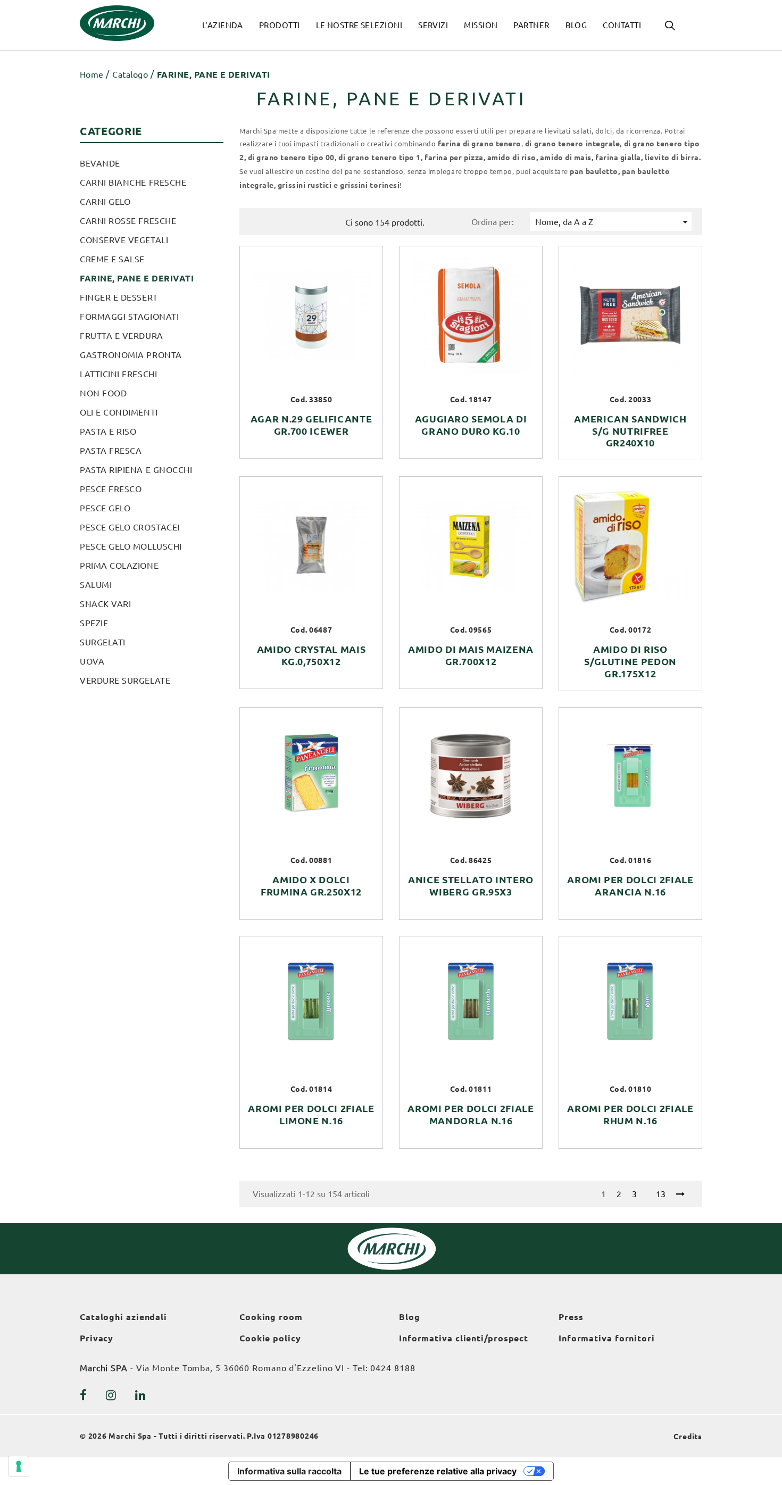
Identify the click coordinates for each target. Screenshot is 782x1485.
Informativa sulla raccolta (289, 1471)
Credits (687, 1436)
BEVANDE (100, 163)
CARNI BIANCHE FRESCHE (133, 182)
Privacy (96, 1338)
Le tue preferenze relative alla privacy (438, 1471)
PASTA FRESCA (111, 450)
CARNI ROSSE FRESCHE (128, 221)
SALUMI (96, 585)
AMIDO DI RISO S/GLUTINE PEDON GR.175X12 (630, 661)
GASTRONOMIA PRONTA (131, 355)
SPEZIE (94, 623)
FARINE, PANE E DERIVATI (137, 278)
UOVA (92, 661)
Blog (409, 1317)
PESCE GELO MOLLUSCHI (131, 546)
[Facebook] (83, 1395)
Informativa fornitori (607, 1338)
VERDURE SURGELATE (125, 680)
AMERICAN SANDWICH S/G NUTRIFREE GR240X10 (630, 431)
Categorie (111, 131)
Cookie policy (270, 1338)
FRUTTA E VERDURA (121, 336)
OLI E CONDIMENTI (119, 412)
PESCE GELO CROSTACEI (130, 527)
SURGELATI (103, 642)
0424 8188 (392, 1368)
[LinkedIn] (140, 1395)
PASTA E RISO (108, 431)
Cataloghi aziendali (123, 1317)
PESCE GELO (105, 508)
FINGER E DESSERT (119, 297)
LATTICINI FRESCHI (118, 374)
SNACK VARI (105, 604)
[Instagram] (111, 1395)
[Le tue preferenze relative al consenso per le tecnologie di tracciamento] (19, 1466)
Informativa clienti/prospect (463, 1338)
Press (571, 1317)
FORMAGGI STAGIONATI (129, 316)
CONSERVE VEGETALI (124, 240)
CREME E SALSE (112, 259)
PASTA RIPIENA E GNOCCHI (136, 470)
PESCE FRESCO (111, 489)
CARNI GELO (105, 201)
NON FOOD (103, 393)
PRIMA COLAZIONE (119, 565)
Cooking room (271, 1317)
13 (660, 1194)
